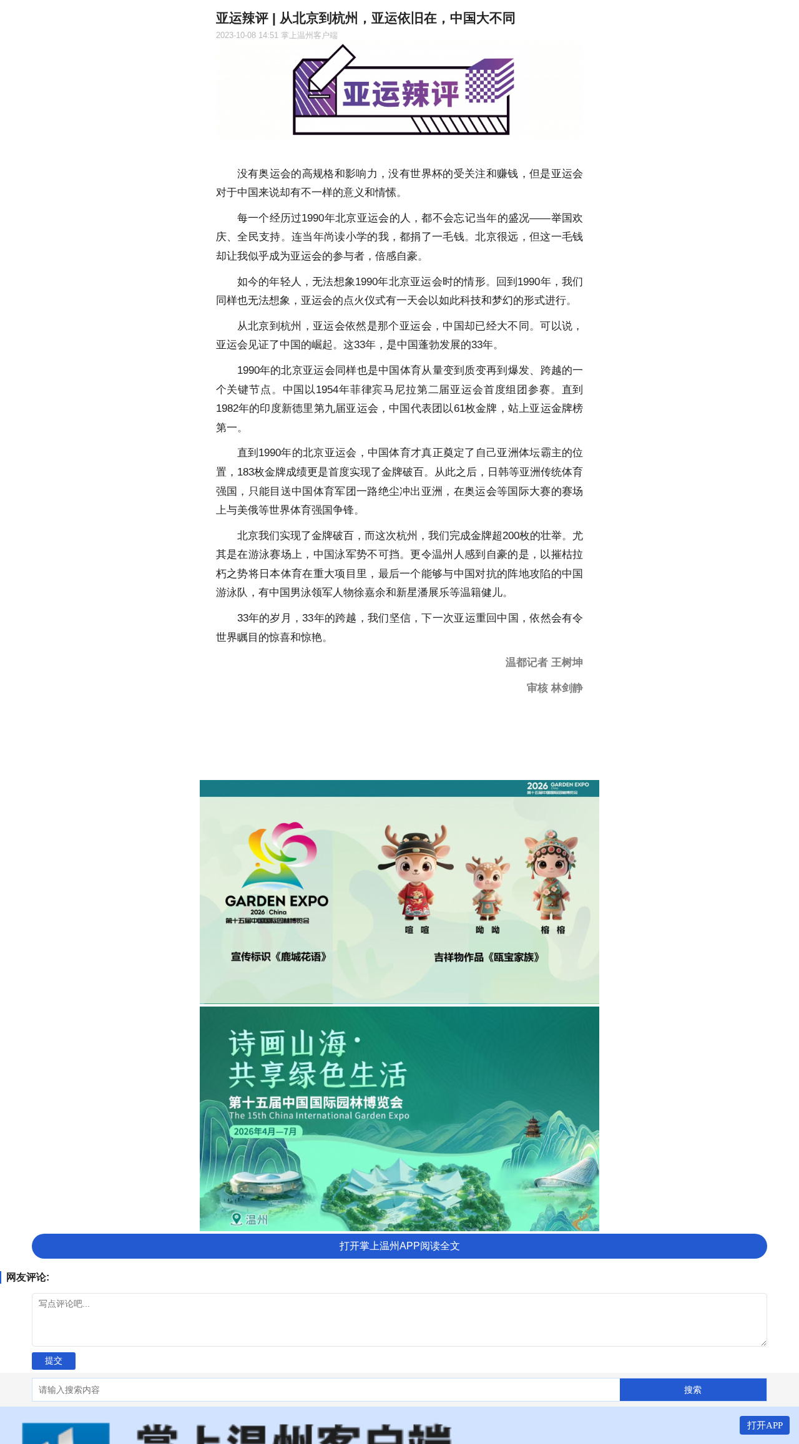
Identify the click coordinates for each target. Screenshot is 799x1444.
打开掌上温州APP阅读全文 (400, 1246)
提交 (53, 1360)
